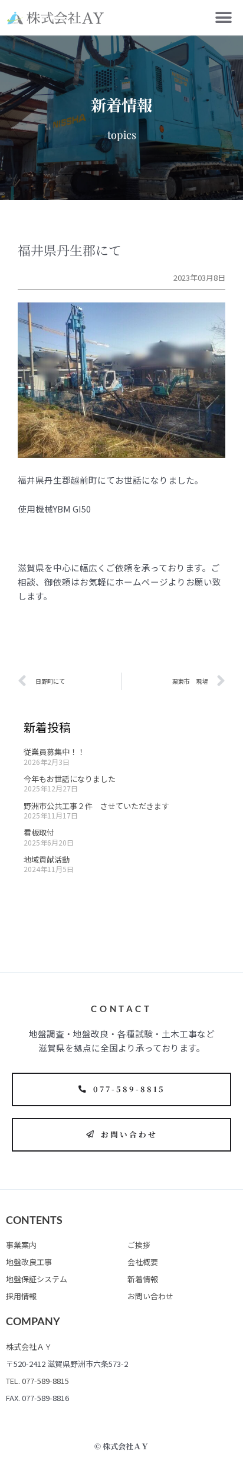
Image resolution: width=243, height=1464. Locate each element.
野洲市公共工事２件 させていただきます (96, 805)
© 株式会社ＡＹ (121, 1446)
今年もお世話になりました (70, 778)
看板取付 (39, 832)
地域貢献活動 (47, 859)
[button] (224, 18)
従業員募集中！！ (54, 751)
